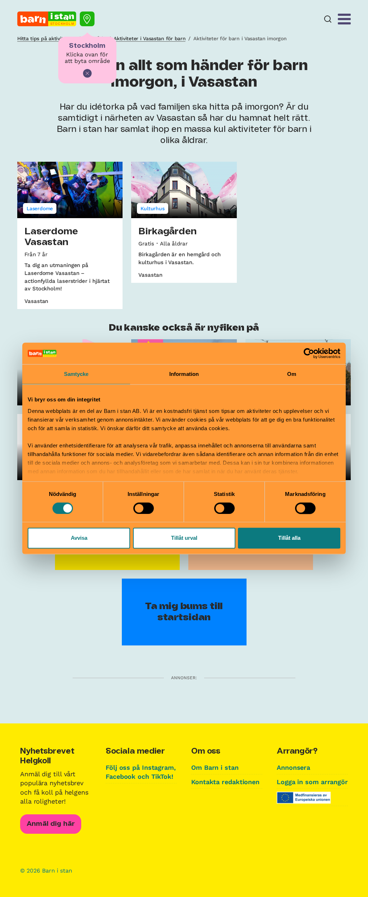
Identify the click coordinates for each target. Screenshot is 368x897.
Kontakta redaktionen (225, 782)
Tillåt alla (289, 538)
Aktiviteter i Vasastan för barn (149, 38)
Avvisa (79, 538)
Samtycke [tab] (76, 374)
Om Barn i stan (215, 767)
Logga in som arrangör (312, 782)
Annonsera (293, 767)
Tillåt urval (184, 538)
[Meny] (344, 19)
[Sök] (327, 19)
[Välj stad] (87, 19)
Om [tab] (291, 374)
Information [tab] (184, 374)
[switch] (143, 508)
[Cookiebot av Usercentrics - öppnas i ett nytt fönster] (308, 353)
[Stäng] (87, 73)
